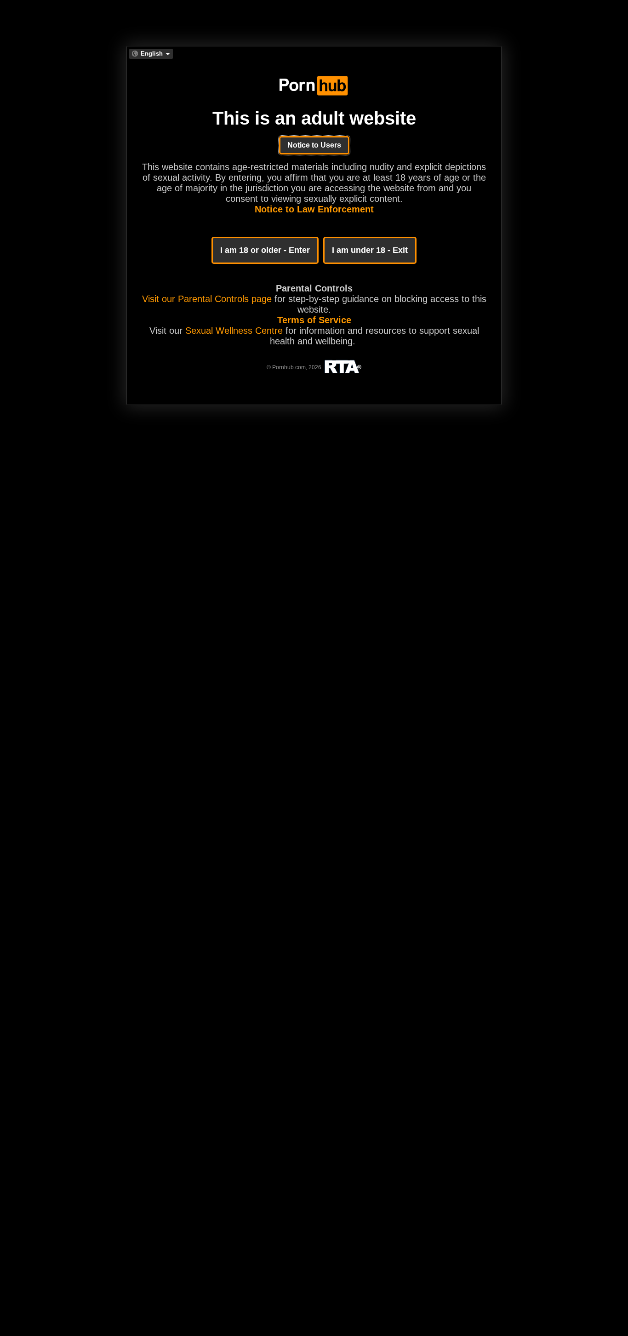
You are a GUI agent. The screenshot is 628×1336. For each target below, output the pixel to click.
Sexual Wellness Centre (234, 330)
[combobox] (151, 54)
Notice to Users (314, 145)
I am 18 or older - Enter (265, 250)
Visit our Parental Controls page (207, 299)
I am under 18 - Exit (370, 250)
